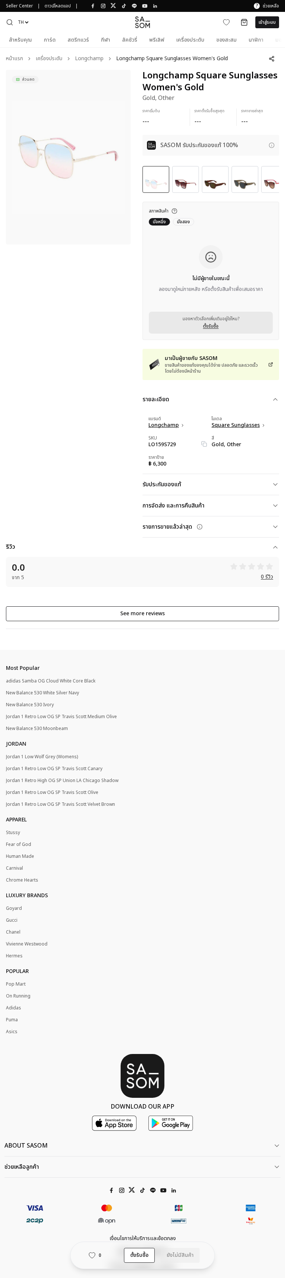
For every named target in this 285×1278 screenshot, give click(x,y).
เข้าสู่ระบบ (267, 22)
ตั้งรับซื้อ (211, 326)
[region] (68, 157)
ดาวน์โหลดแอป (58, 6)
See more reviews (142, 613)
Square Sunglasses (236, 425)
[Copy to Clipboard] (204, 444)
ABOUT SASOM (26, 1145)
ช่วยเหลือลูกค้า (21, 1166)
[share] (271, 58)
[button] (9, 22)
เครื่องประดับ (49, 59)
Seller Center (19, 6)
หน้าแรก (14, 59)
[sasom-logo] (142, 22)
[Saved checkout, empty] (244, 22)
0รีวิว (267, 577)
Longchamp (89, 59)
